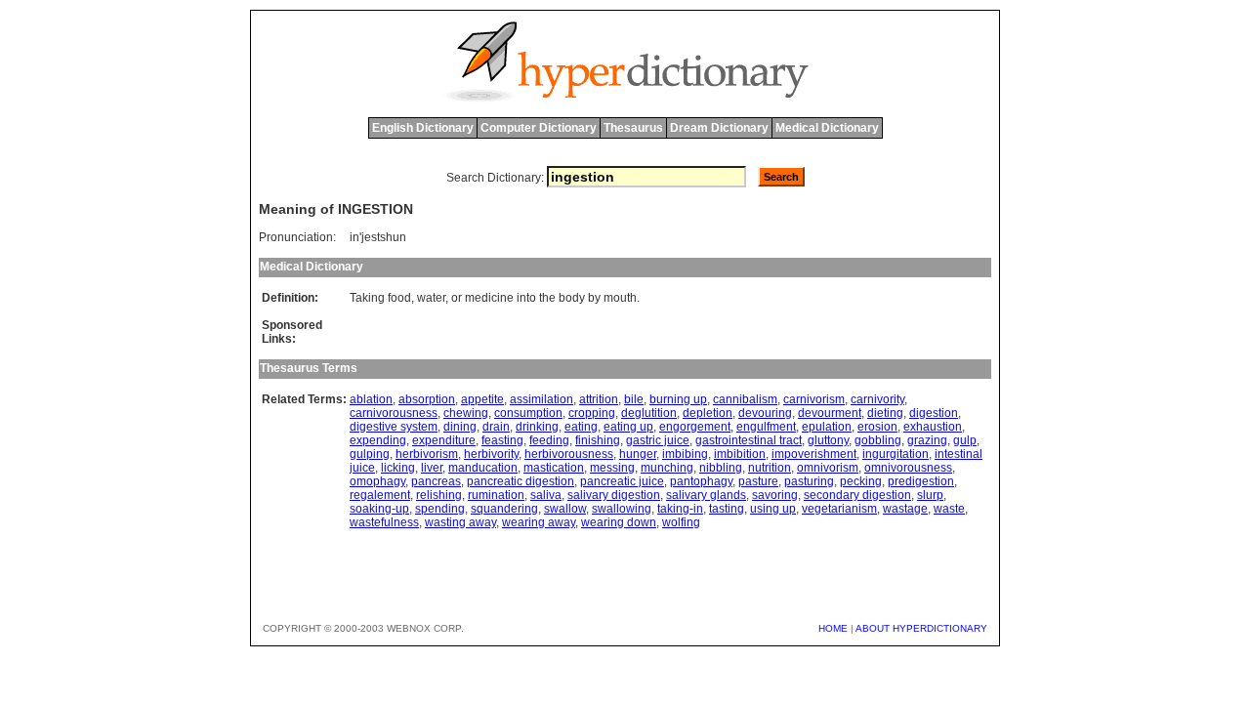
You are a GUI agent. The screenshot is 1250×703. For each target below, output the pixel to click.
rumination (496, 495)
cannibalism (745, 399)
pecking (861, 481)
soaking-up (379, 509)
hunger (637, 454)
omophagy (377, 481)
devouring (765, 413)
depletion (707, 413)
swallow (565, 509)
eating (581, 427)
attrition (598, 399)
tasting (726, 509)
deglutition (649, 413)
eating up (628, 427)
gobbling (877, 440)
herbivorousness (568, 454)
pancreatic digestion (520, 481)
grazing (927, 440)
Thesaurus (633, 128)
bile (634, 399)
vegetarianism (839, 509)
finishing (597, 440)
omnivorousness (908, 468)
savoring (775, 495)
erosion (877, 427)
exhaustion (932, 427)
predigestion (921, 481)
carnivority (877, 399)
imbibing (685, 454)
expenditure (444, 440)
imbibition (740, 454)
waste (949, 509)
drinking (537, 427)
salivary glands (706, 495)
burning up (678, 399)
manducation (483, 468)
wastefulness (384, 522)
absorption (426, 399)
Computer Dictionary (538, 128)
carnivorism (814, 399)
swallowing (621, 509)
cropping (591, 413)
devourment (829, 413)
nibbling (720, 468)
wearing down (618, 522)
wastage (905, 509)
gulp (965, 440)
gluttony (828, 440)
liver (431, 468)
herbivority (491, 454)
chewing (465, 413)
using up (773, 509)
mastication (553, 468)
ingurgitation (895, 454)
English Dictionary (423, 128)
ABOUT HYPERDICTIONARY (921, 628)
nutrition (769, 468)
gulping (370, 454)
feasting (502, 440)
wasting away (460, 522)
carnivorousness (394, 413)
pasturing (809, 481)
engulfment (766, 427)
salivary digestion (613, 495)
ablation (371, 399)
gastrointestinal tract (748, 440)
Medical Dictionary (827, 128)
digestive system (394, 427)
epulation (827, 427)
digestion (933, 413)
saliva (546, 495)
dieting (885, 413)
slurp (930, 495)
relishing (439, 495)
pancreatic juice (622, 481)
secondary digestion (857, 495)
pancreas (436, 481)
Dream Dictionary (719, 128)
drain (496, 427)
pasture (758, 481)
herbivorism (427, 454)
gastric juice (657, 440)
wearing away (538, 522)
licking (398, 468)
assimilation (541, 399)
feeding (549, 440)
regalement (380, 495)
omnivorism (827, 468)
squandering (504, 509)
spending (440, 509)
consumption (528, 413)
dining (460, 427)
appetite (482, 399)
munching (667, 468)
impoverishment (813, 454)
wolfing (681, 522)
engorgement (694, 427)
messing (612, 468)
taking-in (680, 509)
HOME (833, 628)
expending (378, 440)
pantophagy (701, 481)
